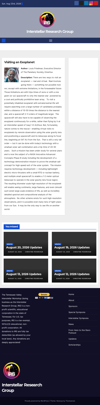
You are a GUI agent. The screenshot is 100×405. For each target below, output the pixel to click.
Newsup (59, 401)
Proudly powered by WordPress (37, 401)
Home (71, 294)
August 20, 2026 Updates (24, 247)
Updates (9, 244)
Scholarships (74, 345)
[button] (96, 40)
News (71, 324)
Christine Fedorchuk (34, 252)
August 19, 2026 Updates (71, 247)
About (71, 300)
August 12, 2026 (15, 278)
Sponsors (73, 306)
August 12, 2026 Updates (71, 274)
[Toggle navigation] (51, 40)
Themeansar (70, 401)
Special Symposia (77, 312)
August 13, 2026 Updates (23, 274)
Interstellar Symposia (78, 318)
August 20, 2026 (15, 252)
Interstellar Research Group (50, 31)
